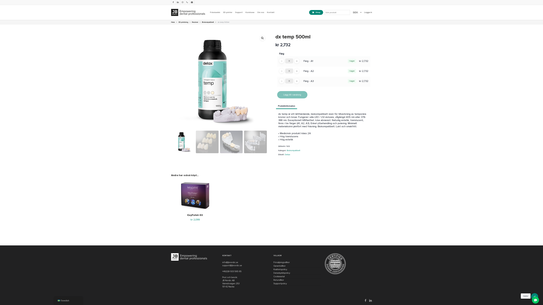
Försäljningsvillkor (281, 262)
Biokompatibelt (208, 22)
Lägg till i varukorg (292, 94)
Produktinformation (286, 106)
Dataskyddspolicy (281, 273)
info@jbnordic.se (230, 262)
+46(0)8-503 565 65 (232, 271)
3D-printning (183, 22)
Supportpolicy (280, 283)
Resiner (195, 22)
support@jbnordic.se (232, 265)
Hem (173, 22)
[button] (262, 38)
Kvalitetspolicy (280, 269)
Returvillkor (278, 280)
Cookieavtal (279, 276)
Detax (287, 154)
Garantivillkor (279, 266)
